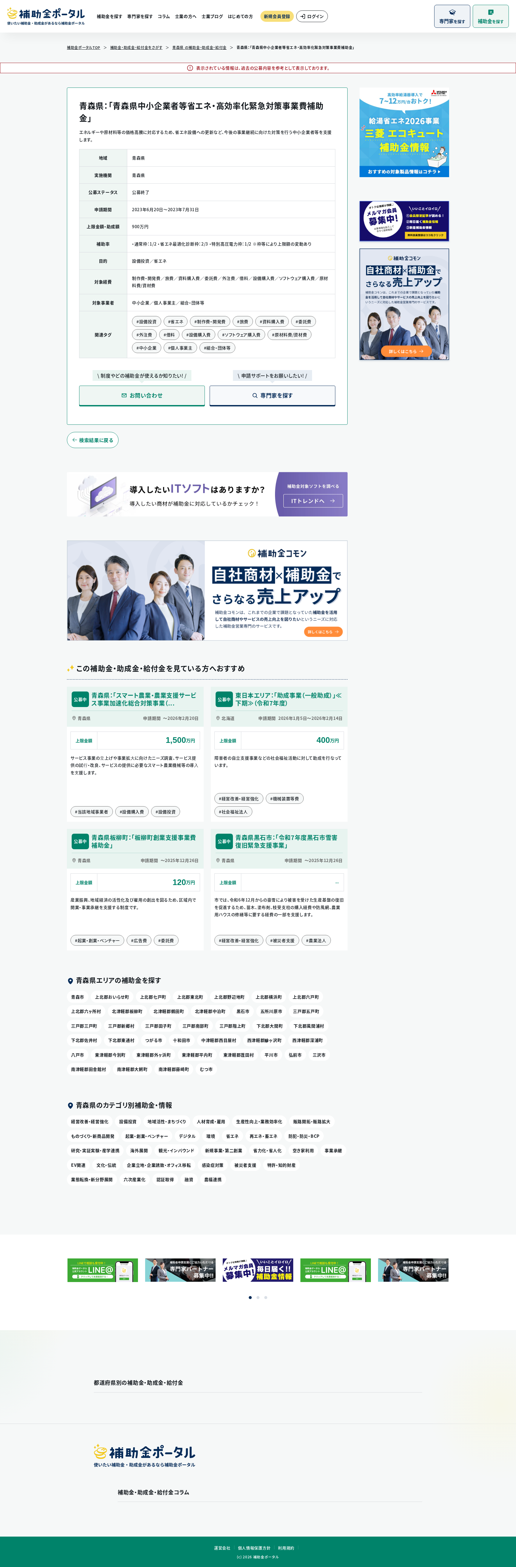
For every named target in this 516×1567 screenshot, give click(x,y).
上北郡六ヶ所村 (86, 1011)
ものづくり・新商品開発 (93, 1136)
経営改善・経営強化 (89, 1121)
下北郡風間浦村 (309, 1026)
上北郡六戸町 (306, 997)
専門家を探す (140, 16)
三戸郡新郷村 (121, 1026)
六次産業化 (135, 1179)
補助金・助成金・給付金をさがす (136, 47)
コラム (164, 16)
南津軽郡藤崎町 (174, 1069)
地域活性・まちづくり (167, 1121)
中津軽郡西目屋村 (218, 1040)
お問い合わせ (146, 395)
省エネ (232, 1136)
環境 (210, 1136)
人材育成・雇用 (211, 1121)
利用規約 (286, 1548)
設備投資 (128, 1121)
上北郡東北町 (190, 997)
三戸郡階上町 (232, 1026)
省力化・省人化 (267, 1150)
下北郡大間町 (270, 1026)
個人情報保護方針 (254, 1548)
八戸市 (77, 1055)
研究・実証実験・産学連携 (95, 1150)
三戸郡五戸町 (306, 1011)
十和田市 (182, 1040)
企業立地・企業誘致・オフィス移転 (159, 1165)
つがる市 (153, 1040)
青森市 (77, 997)
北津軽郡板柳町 (127, 1011)
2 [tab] (258, 1297)
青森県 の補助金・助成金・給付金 (199, 47)
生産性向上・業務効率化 (259, 1121)
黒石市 (243, 1011)
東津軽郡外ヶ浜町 (153, 1055)
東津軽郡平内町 (197, 1055)
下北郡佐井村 (84, 1040)
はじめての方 (240, 16)
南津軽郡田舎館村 (88, 1069)
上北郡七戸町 (153, 997)
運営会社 (222, 1548)
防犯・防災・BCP (304, 1136)
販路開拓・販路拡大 (312, 1121)
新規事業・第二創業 (223, 1150)
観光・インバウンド (176, 1150)
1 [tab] (250, 1297)
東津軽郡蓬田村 (238, 1055)
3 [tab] (265, 1297)
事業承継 (333, 1150)
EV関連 (78, 1165)
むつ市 (206, 1069)
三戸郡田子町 (158, 1026)
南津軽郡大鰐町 (132, 1069)
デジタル (187, 1136)
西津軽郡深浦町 (307, 1040)
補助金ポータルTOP (83, 47)
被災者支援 (245, 1165)
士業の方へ (186, 16)
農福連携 (213, 1179)
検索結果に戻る (96, 440)
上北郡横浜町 (269, 997)
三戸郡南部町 (195, 1026)
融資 (189, 1179)
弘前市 (295, 1055)
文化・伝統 (106, 1165)
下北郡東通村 (121, 1040)
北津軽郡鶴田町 (168, 1011)
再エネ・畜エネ (264, 1136)
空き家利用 (303, 1150)
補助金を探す (109, 16)
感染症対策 (213, 1165)
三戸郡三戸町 (84, 1026)
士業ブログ (212, 16)
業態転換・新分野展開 (92, 1179)
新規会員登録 (277, 16)
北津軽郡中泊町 (210, 1011)
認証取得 (165, 1179)
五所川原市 (271, 1011)
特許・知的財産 (281, 1165)
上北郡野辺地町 (229, 997)
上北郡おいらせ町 (112, 997)
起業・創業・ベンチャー (146, 1136)
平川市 (271, 1055)
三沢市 (319, 1055)
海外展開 (139, 1150)
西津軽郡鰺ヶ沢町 (264, 1040)
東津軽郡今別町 (110, 1055)
